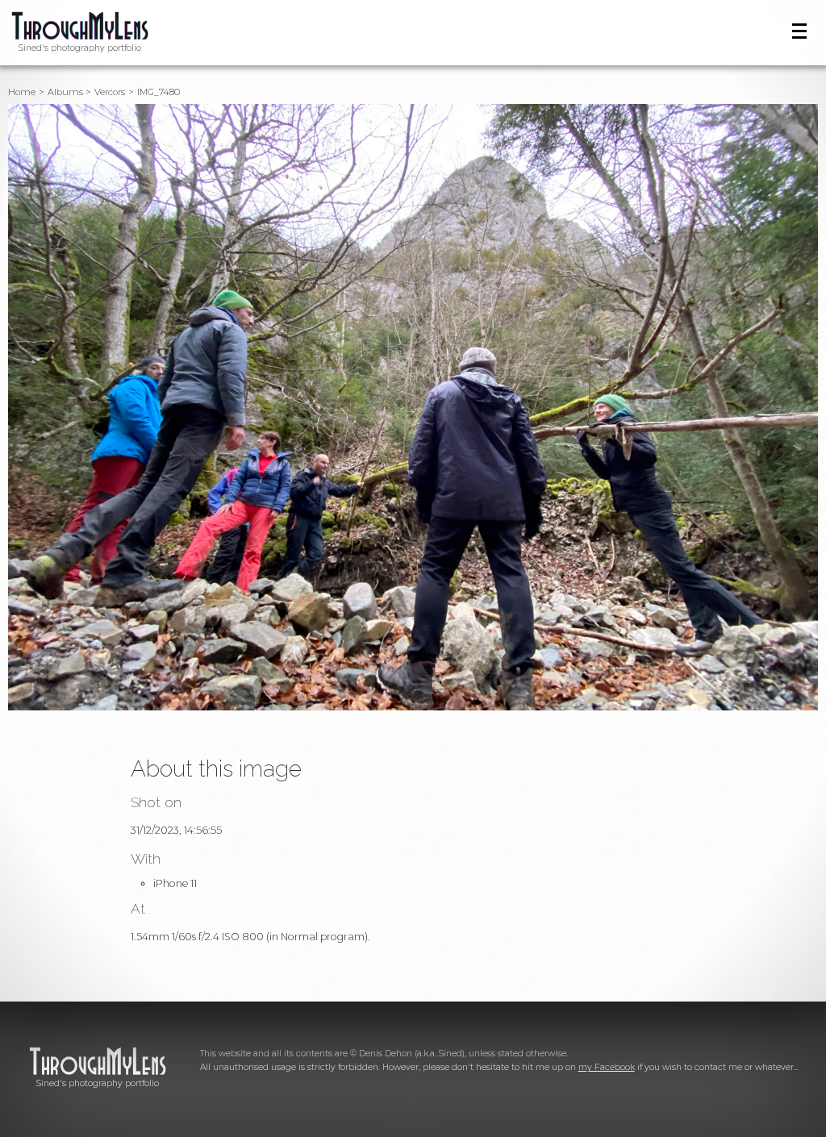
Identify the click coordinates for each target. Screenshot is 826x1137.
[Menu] (799, 31)
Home (21, 92)
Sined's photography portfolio (80, 48)
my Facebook (606, 1067)
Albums (65, 92)
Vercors (109, 92)
